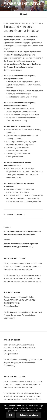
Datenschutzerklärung (29, 415)
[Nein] (44, 411)
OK (10, 415)
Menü (25, 14)
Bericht (11, 214)
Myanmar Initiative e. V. (31, 23)
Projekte (20, 214)
